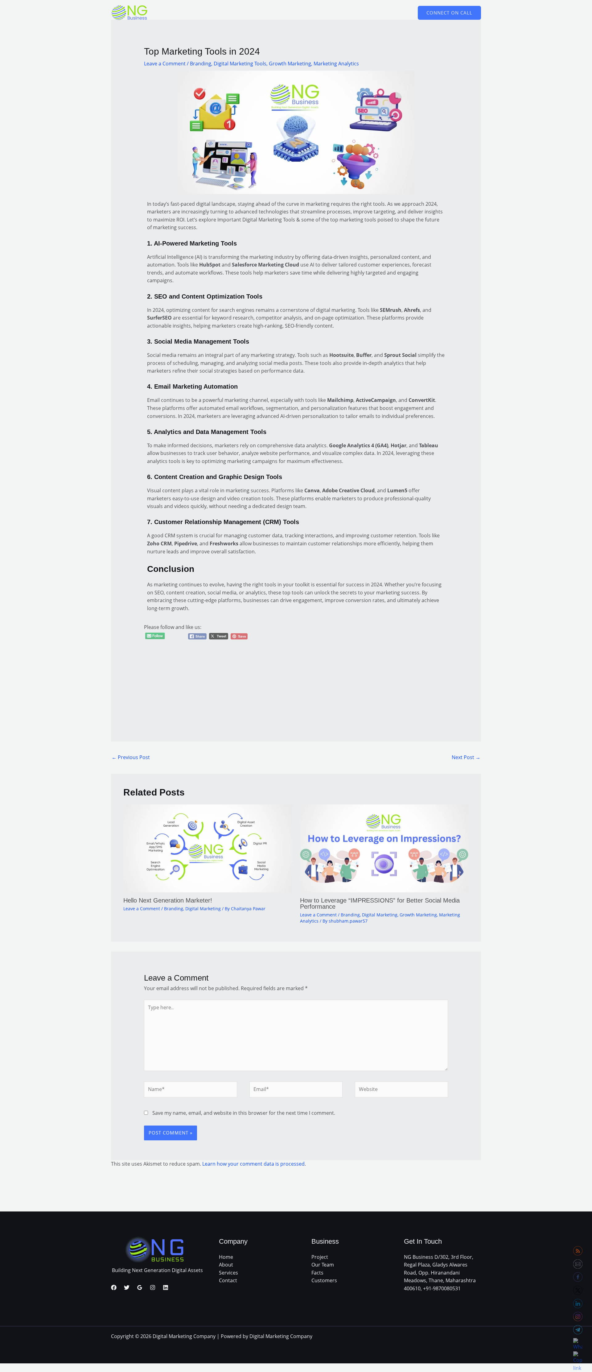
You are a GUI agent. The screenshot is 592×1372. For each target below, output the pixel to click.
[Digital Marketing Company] (129, 12)
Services (228, 1272)
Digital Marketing (203, 908)
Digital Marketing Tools (240, 63)
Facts (317, 1272)
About (226, 1264)
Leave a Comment (165, 63)
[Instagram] (152, 1287)
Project (319, 1257)
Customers (324, 1280)
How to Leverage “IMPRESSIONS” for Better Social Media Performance (380, 903)
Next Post (466, 757)
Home (226, 1257)
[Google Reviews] (139, 1287)
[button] (449, 13)
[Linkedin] (165, 1287)
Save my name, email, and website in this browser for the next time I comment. (243, 1113)
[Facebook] (114, 1287)
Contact (228, 1280)
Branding (200, 63)
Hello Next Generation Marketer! (167, 900)
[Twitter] (127, 1287)
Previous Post (131, 757)
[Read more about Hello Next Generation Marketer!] (207, 848)
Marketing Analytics (336, 63)
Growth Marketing (290, 63)
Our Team (322, 1264)
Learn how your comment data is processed (253, 1163)
